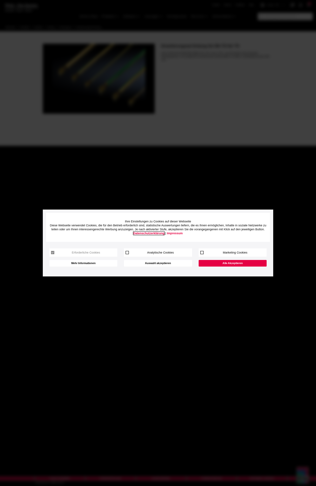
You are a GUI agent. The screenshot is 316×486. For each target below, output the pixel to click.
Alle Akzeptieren (233, 263)
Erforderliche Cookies (86, 252)
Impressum (175, 233)
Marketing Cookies (235, 252)
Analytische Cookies (160, 252)
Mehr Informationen (83, 263)
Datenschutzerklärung (148, 233)
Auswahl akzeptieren (158, 263)
